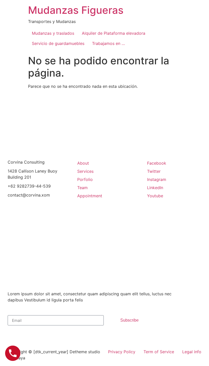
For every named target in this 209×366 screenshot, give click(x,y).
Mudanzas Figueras (75, 10)
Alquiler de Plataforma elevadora (113, 33)
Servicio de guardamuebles (58, 43)
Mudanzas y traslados (53, 33)
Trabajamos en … (108, 43)
